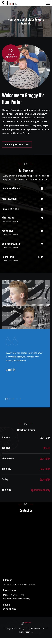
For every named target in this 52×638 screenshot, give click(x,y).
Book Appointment (14, 144)
